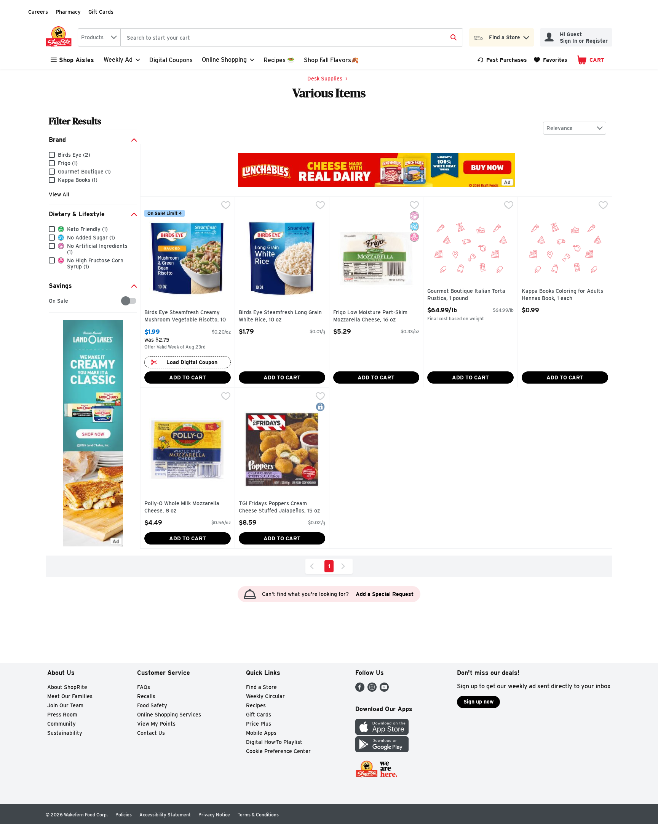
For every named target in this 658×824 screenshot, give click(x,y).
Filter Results (75, 121)
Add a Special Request (385, 594)
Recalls (146, 696)
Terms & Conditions (258, 815)
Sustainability (64, 733)
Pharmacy (68, 12)
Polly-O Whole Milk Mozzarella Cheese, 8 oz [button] (181, 507)
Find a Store (261, 687)
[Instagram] (372, 689)
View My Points (156, 724)
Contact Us (151, 733)
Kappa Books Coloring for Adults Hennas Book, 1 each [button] (562, 295)
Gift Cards (100, 12)
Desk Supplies (324, 78)
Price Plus (258, 724)
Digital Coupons (171, 60)
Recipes (256, 705)
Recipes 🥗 (279, 60)
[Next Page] (345, 566)
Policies (123, 815)
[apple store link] (382, 732)
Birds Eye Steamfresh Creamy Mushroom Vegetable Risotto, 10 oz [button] (185, 316)
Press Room (62, 715)
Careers (38, 12)
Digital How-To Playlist (274, 742)
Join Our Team (65, 705)
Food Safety (152, 705)
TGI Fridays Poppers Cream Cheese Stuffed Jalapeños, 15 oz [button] (279, 507)
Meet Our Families (70, 696)
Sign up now (478, 702)
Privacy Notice (214, 815)
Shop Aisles (76, 60)
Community (61, 724)
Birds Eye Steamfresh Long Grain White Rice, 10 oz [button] (280, 316)
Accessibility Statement (165, 815)
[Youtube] (384, 689)
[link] (502, 59)
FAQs (143, 687)
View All (59, 194)
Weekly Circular (265, 696)
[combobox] (99, 37)
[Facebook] (359, 689)
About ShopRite (67, 687)
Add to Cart (187, 377)
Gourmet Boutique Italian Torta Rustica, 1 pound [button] (466, 295)
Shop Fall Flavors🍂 (331, 60)
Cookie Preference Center (278, 751)
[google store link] (382, 750)
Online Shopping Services (169, 715)
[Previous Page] (313, 566)
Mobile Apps (261, 733)
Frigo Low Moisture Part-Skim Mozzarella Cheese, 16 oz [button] (370, 316)
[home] (60, 37)
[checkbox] (52, 301)
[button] (526, 36)
